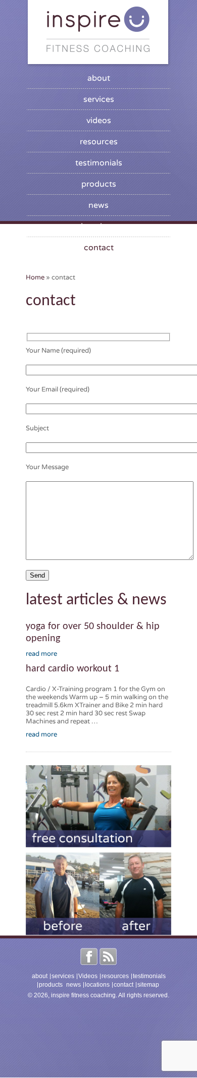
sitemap (148, 984)
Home (35, 277)
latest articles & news (96, 600)
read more (41, 654)
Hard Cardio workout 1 (72, 669)
